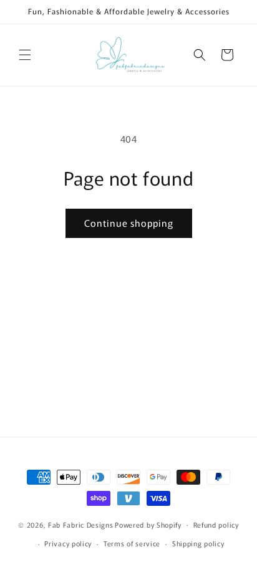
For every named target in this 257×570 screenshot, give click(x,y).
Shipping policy (198, 543)
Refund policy (216, 525)
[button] (25, 55)
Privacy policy (68, 543)
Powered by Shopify (148, 524)
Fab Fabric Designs (81, 524)
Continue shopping (128, 222)
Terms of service (132, 543)
